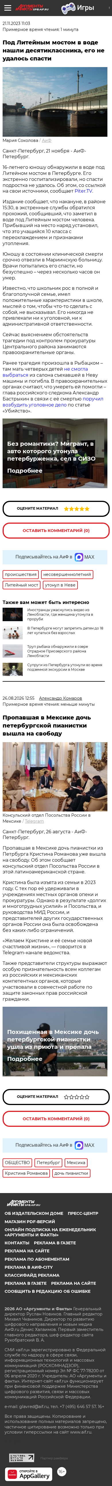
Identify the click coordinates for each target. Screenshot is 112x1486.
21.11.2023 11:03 (16, 23)
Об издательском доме (34, 1213)
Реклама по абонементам (37, 1259)
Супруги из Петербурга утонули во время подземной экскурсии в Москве (64, 667)
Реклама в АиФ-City (29, 1267)
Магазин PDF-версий (30, 1221)
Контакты (17, 1242)
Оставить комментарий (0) (56, 530)
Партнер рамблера (54, 1458)
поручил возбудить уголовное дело (53, 402)
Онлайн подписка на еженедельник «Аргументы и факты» (50, 1232)
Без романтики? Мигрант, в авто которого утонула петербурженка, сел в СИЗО (51, 451)
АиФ (46, 140)
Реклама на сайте (27, 1251)
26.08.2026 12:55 (18, 698)
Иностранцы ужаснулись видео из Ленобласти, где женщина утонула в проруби (60, 614)
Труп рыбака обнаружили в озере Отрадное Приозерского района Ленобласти (57, 651)
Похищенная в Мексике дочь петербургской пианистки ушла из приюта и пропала (53, 1039)
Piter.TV (83, 191)
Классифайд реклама (32, 1275)
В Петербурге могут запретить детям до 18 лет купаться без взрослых (65, 630)
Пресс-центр (83, 1213)
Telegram (34, 821)
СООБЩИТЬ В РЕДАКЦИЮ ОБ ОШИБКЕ (47, 1291)
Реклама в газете (55, 1242)
